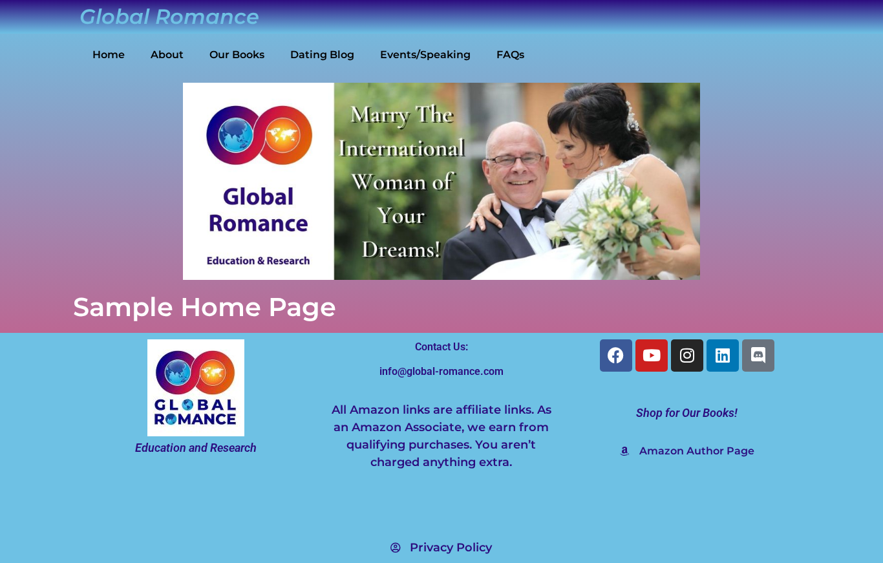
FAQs (510, 54)
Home (108, 54)
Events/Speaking (425, 54)
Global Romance (169, 16)
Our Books (236, 54)
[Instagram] (687, 355)
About (167, 54)
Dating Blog (322, 54)
